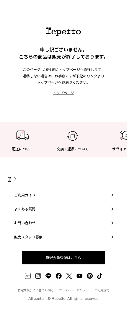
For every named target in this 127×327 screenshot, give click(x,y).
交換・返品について (73, 148)
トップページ (63, 92)
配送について (22, 148)
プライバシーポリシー (74, 290)
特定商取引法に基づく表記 (35, 290)
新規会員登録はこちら (63, 257)
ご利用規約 (102, 290)
